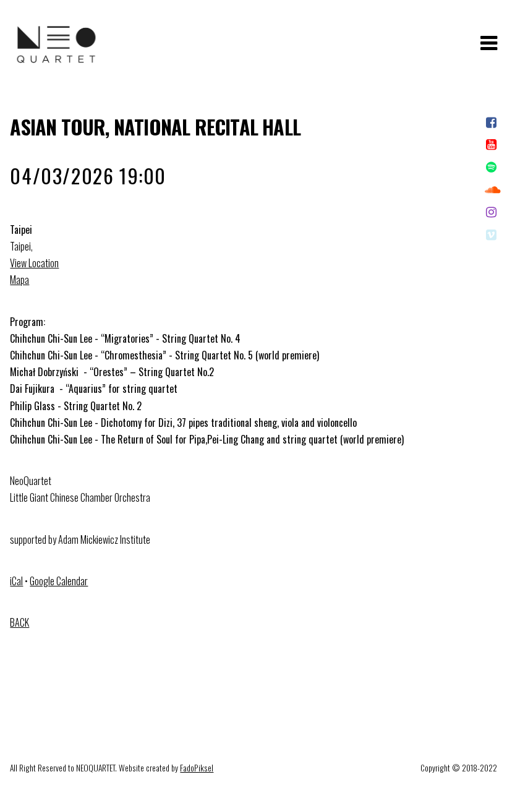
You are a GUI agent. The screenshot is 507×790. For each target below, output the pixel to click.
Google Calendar (59, 580)
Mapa (19, 279)
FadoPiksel (196, 768)
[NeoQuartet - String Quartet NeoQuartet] (56, 67)
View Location (34, 262)
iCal (16, 580)
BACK (19, 622)
